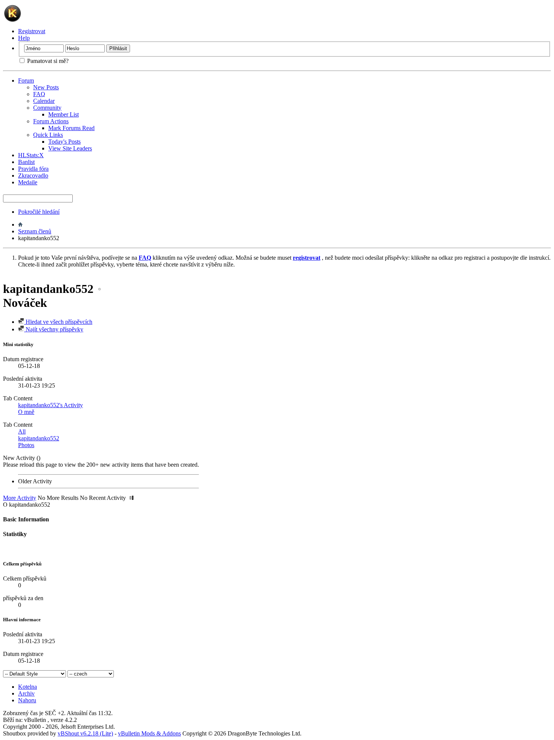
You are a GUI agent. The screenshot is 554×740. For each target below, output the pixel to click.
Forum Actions (51, 121)
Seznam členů (34, 231)
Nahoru (27, 700)
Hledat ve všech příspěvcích (58, 322)
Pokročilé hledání (39, 211)
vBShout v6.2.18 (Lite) (85, 733)
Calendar (44, 101)
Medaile (27, 182)
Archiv (26, 693)
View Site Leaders (70, 148)
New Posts (46, 87)
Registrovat (31, 31)
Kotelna (27, 686)
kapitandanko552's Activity (50, 405)
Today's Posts (64, 141)
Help (24, 38)
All (22, 431)
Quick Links (48, 135)
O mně (26, 412)
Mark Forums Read (71, 128)
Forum (26, 80)
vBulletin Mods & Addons (149, 733)
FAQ (39, 94)
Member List (63, 114)
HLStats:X (31, 155)
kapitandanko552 (38, 438)
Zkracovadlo (33, 175)
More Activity (19, 498)
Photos (26, 445)
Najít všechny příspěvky (53, 329)
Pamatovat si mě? (47, 61)
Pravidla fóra (33, 168)
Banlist (26, 162)
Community (47, 107)
